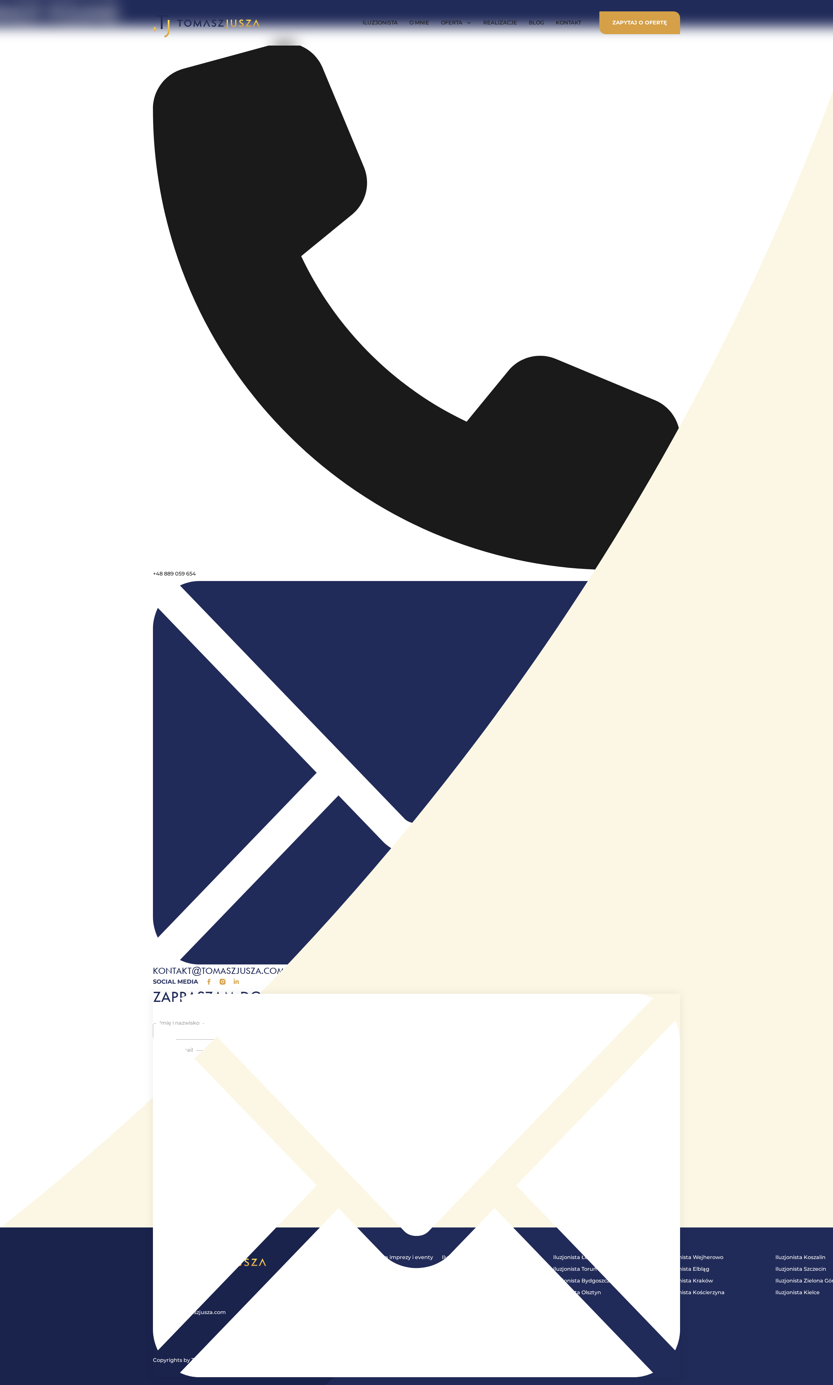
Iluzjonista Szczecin (800, 1269)
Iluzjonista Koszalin (800, 1257)
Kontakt (568, 23)
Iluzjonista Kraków (688, 1281)
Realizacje (500, 23)
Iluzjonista (380, 23)
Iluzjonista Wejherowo (693, 1257)
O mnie (419, 23)
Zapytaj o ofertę (639, 23)
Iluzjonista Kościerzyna (694, 1292)
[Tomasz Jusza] (206, 23)
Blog (536, 23)
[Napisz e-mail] (416, 1185)
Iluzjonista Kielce (797, 1292)
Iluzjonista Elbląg (686, 1269)
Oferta (451, 23)
